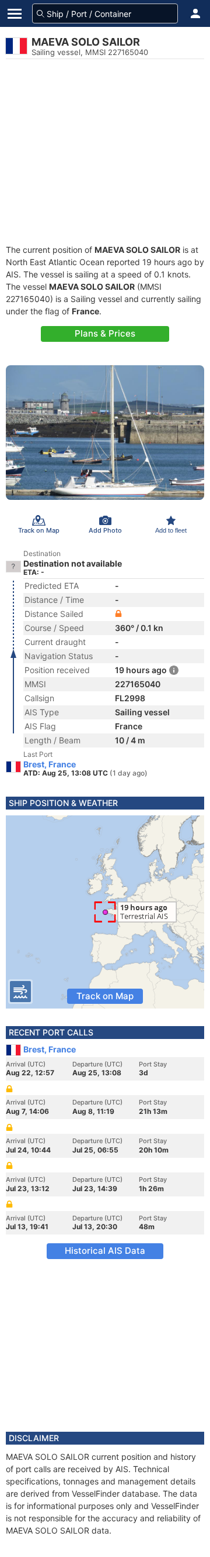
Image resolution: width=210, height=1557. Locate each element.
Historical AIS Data (105, 1250)
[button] (195, 13)
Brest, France (49, 764)
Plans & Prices (105, 333)
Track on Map (105, 996)
